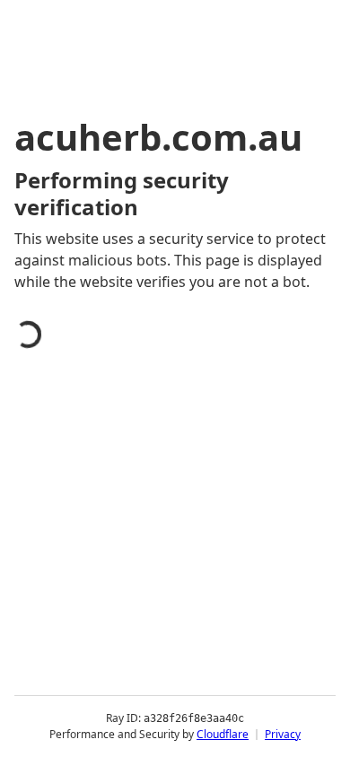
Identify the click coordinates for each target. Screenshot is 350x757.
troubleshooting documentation (146, 734)
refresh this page (94, 662)
